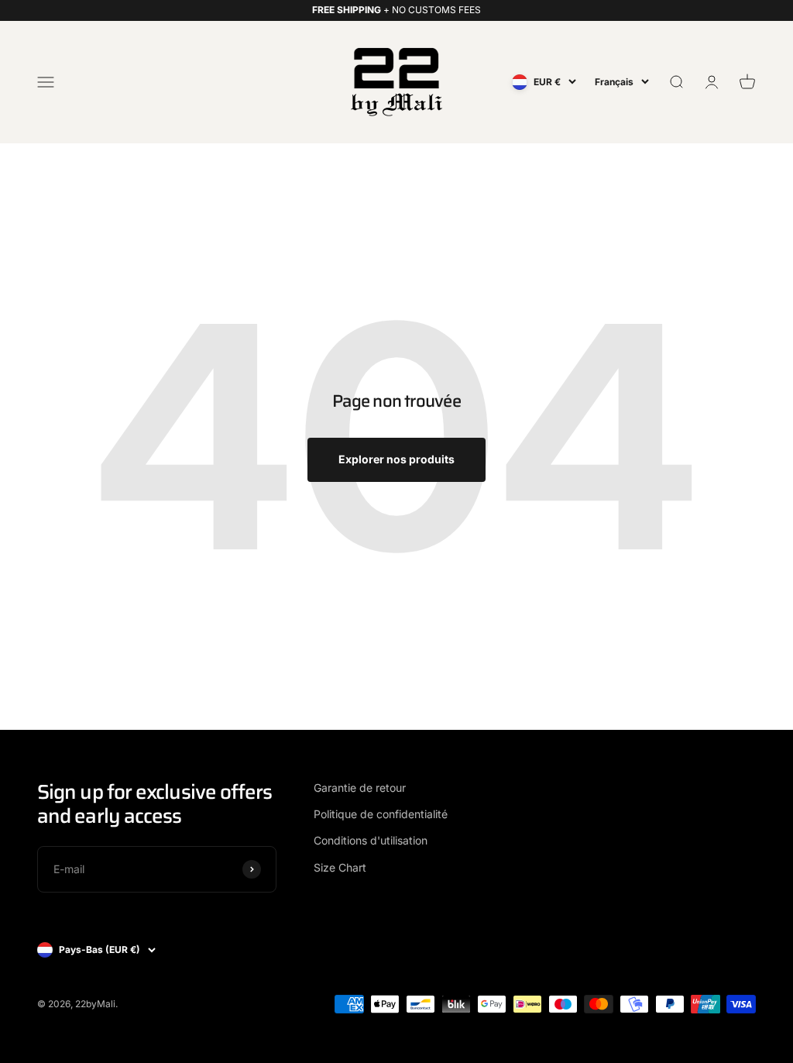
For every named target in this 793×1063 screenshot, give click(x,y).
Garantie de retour (360, 787)
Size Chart (340, 867)
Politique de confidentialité (381, 813)
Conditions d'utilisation (370, 840)
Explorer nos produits (396, 459)
